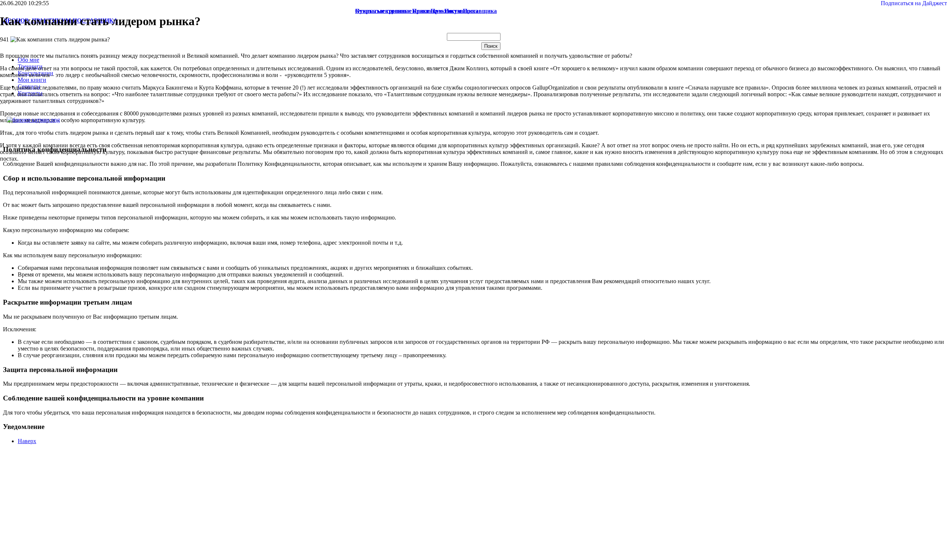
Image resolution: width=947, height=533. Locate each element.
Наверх (27, 441)
